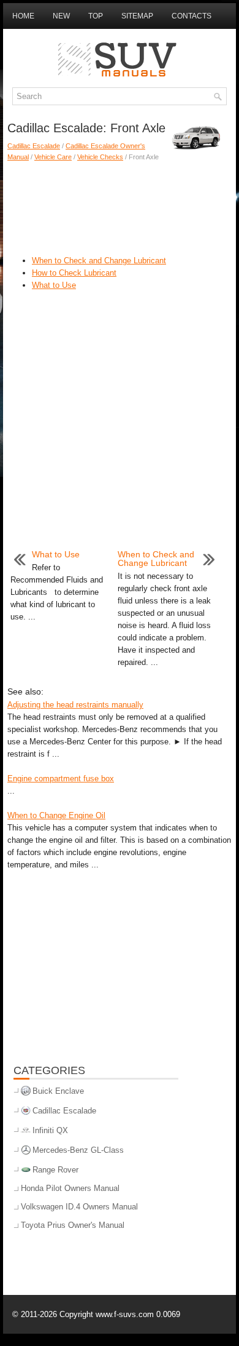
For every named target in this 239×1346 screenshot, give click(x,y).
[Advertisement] (119, 205)
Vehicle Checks (100, 157)
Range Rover (55, 1169)
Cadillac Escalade (33, 145)
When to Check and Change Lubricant (99, 260)
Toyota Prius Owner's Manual (72, 1225)
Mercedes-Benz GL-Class (78, 1150)
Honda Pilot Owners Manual (70, 1188)
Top (95, 16)
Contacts (191, 16)
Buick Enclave (58, 1091)
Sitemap (137, 16)
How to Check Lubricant (74, 272)
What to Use (54, 285)
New (61, 16)
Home (23, 16)
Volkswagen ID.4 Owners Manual (79, 1206)
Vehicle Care (53, 157)
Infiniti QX (50, 1130)
